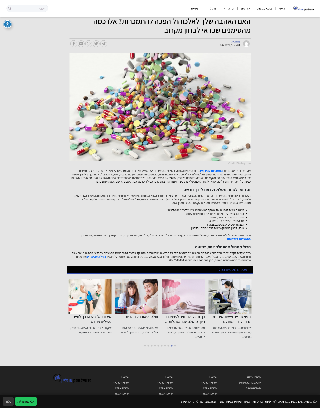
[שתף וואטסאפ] (88, 43)
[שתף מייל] (81, 43)
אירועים (245, 8)
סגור (8, 401)
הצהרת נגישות (253, 388)
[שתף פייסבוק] (73, 43)
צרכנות (212, 8)
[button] (175, 346)
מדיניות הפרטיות (192, 401)
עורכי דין (228, 8)
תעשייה (195, 8)
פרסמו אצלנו (254, 377)
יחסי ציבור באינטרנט (250, 382)
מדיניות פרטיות (209, 382)
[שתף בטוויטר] (96, 43)
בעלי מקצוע (264, 8)
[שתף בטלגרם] (103, 43)
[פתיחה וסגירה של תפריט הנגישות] (8, 24)
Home (213, 377)
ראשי (282, 8)
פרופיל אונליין (209, 388)
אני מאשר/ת (25, 401)
